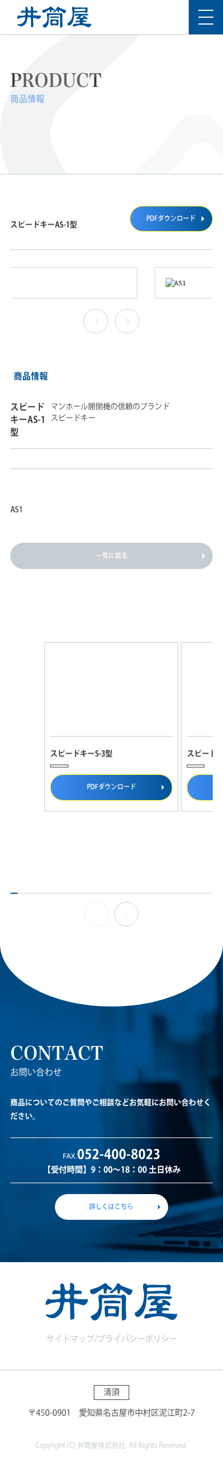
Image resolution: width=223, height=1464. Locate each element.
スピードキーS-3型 (81, 753)
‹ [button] (94, 321)
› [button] (125, 321)
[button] (126, 914)
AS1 (16, 509)
